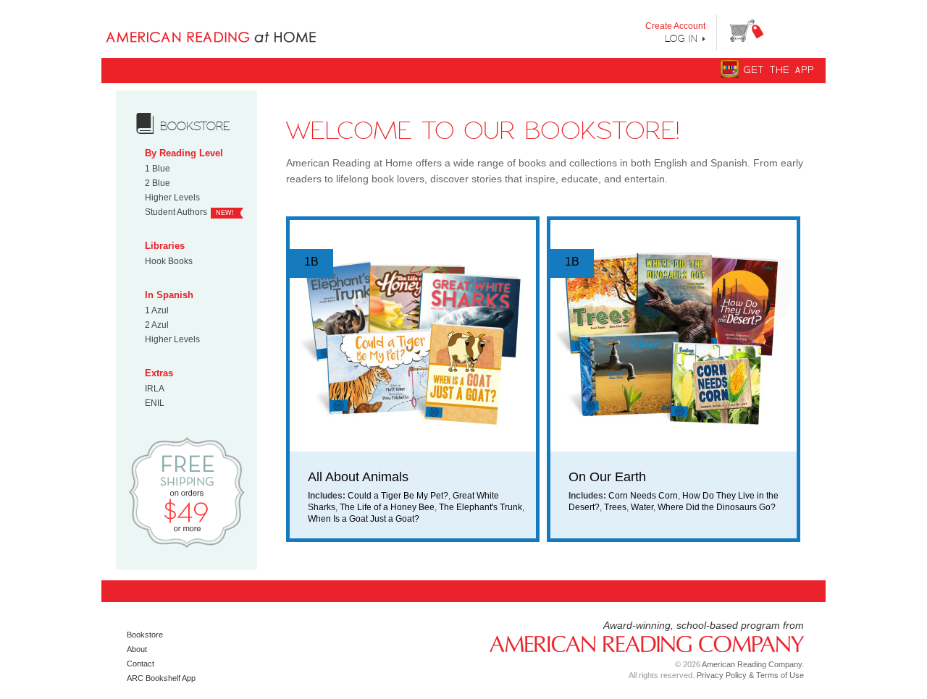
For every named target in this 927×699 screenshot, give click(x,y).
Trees (615, 507)
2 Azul (157, 325)
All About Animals (358, 477)
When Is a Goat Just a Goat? (363, 519)
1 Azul (157, 310)
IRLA (154, 389)
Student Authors (176, 212)
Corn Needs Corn (643, 496)
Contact (140, 663)
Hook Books (169, 261)
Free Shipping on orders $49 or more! (186, 491)
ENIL (154, 403)
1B (311, 262)
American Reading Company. (753, 664)
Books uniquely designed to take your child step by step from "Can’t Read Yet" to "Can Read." (234, 25)
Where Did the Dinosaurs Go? (717, 507)
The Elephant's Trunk (480, 507)
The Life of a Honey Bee (387, 507)
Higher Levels (172, 197)
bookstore (195, 125)
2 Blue (157, 183)
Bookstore (145, 634)
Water (642, 507)
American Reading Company (641, 643)
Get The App (779, 69)
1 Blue (157, 169)
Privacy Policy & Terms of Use (750, 675)
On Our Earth (607, 477)
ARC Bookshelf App (161, 678)
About (137, 649)
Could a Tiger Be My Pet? (398, 496)
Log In (681, 38)
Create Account (675, 26)
